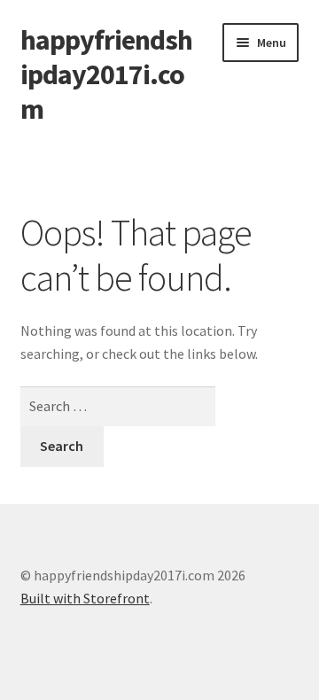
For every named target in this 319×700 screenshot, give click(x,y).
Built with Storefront (85, 598)
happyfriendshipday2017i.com (106, 74)
